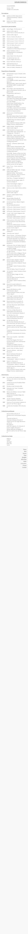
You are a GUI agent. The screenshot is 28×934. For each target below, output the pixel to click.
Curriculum (23, 463)
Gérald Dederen (20, 2)
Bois (25, 451)
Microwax (23, 459)
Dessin (24, 453)
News (24, 449)
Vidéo (24, 461)
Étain (25, 455)
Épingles (24, 457)
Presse (24, 465)
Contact (24, 467)
